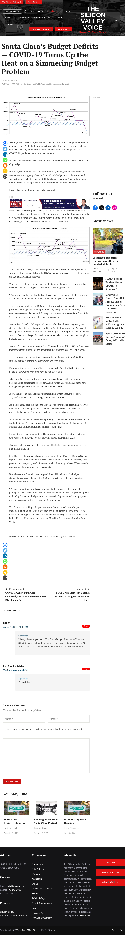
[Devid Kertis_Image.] (49, 203)
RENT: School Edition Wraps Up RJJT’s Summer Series (114, 284)
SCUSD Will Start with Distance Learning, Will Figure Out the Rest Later (72, 596)
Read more (85, 915)
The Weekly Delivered (11, 2)
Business (9, 24)
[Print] (5, 165)
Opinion (64, 11)
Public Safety (23, 18)
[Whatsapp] (5, 160)
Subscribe (110, 862)
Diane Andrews (97, 270)
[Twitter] (5, 149)
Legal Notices (33, 2)
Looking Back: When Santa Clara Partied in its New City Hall (46, 823)
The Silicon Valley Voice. (27, 930)
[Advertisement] (108, 145)
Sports (60, 18)
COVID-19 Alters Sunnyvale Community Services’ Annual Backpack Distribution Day (25, 596)
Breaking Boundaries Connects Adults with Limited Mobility (105, 261)
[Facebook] (5, 143)
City (16, 507)
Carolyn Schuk (10, 80)
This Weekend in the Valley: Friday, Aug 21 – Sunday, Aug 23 (114, 322)
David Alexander (11, 828)
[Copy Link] (5, 170)
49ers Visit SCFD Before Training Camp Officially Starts (115, 338)
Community (36, 11)
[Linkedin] (5, 154)
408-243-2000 (14, 889)
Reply (86, 626)
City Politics (51, 11)
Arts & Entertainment (43, 18)
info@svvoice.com (16, 886)
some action (34, 456)
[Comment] (5, 176)
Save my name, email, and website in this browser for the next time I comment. (44, 729)
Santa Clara (10, 12)
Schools (8, 18)
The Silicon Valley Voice (92, 18)
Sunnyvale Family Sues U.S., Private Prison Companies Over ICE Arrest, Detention (115, 303)
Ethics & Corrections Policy (13, 915)
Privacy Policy (7, 911)
